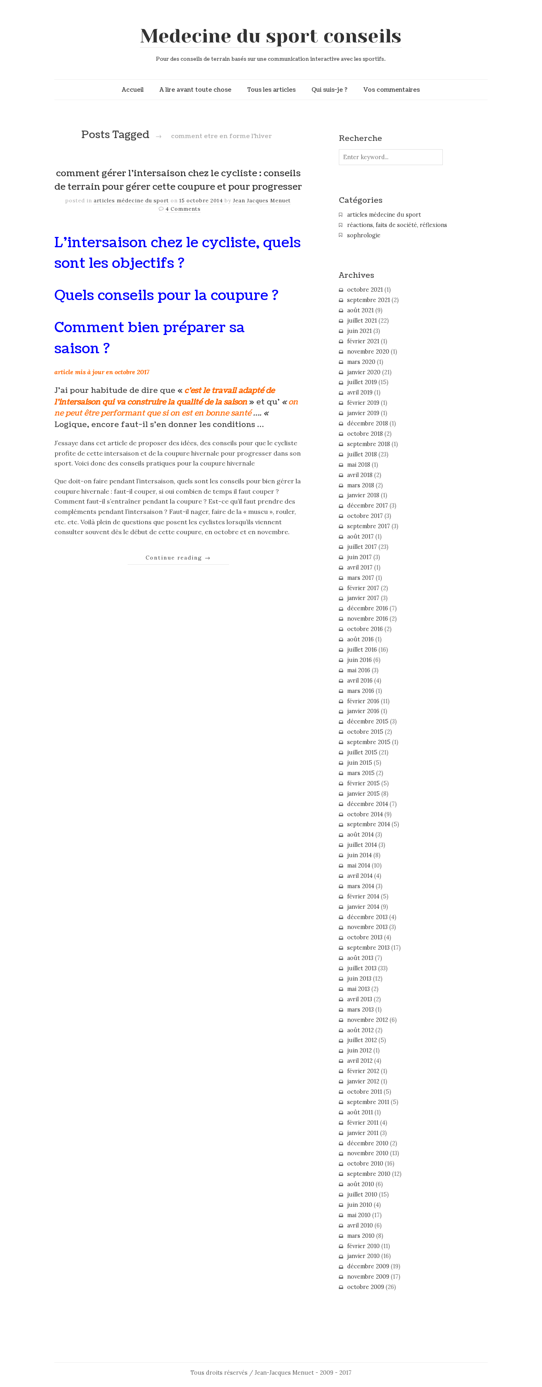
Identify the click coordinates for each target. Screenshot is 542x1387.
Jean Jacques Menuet (262, 200)
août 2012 (360, 1030)
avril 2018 (360, 475)
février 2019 (363, 402)
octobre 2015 (365, 731)
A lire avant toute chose (195, 90)
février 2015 (363, 783)
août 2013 (360, 958)
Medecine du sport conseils (271, 36)
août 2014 (360, 834)
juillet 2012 (362, 1040)
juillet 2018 (362, 454)
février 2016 (363, 701)
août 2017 (360, 536)
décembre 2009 (368, 1266)
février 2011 (363, 1122)
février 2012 (363, 1071)
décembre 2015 (367, 721)
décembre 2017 (367, 505)
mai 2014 (358, 865)
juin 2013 (359, 978)
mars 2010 (361, 1235)
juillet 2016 (362, 649)
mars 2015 (361, 773)
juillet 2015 (362, 752)
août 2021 (360, 310)
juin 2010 (359, 1204)
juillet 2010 (362, 1194)
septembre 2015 (368, 742)
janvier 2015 (363, 793)
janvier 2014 (363, 906)
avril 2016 (360, 680)
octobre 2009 (365, 1287)
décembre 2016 (367, 608)
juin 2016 (359, 660)
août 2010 (360, 1184)
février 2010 (363, 1246)
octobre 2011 (364, 1091)
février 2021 (363, 341)
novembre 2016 (367, 618)
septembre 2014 (368, 824)
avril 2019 (360, 392)
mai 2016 (358, 670)
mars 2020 (361, 362)
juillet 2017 (362, 546)
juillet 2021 (362, 320)
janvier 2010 (363, 1256)
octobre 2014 (365, 814)
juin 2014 (359, 855)
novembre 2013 (367, 927)
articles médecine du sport (131, 200)
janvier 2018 (363, 495)
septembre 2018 (368, 444)
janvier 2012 (363, 1081)
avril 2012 (360, 1060)
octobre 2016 (365, 629)
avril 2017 (360, 567)
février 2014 (363, 896)
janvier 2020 (364, 372)
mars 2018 (360, 485)
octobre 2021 (365, 289)
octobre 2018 (365, 433)
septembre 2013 (368, 947)
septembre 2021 (368, 300)
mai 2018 (358, 464)
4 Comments (183, 209)
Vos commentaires (391, 90)
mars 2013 (360, 1009)
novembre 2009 (368, 1276)
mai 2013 (358, 989)
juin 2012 (359, 1050)
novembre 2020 (368, 351)
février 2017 (363, 588)
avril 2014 (360, 875)
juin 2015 (359, 762)
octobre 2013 (364, 937)
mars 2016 (360, 690)
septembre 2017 (368, 526)
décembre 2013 (367, 917)
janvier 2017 (363, 598)
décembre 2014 (367, 804)
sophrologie (364, 235)
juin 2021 (359, 331)
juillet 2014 (362, 844)
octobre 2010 (365, 1163)
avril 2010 (360, 1225)
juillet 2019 (362, 382)
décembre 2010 (367, 1143)
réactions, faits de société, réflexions (397, 225)
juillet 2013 (362, 968)
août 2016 (360, 639)
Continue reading (178, 557)
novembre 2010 (367, 1153)
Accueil (133, 90)
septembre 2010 (368, 1173)
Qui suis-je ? (329, 90)
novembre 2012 (367, 1019)
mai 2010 (359, 1215)
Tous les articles (271, 90)
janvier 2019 (363, 413)
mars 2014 (360, 886)
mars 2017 (360, 577)
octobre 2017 (365, 515)
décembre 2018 (367, 423)
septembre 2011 (368, 1102)
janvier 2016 (363, 711)
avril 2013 (359, 999)
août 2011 (360, 1112)
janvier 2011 (363, 1133)
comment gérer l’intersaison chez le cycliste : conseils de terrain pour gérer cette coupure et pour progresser (178, 180)
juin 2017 (359, 557)
